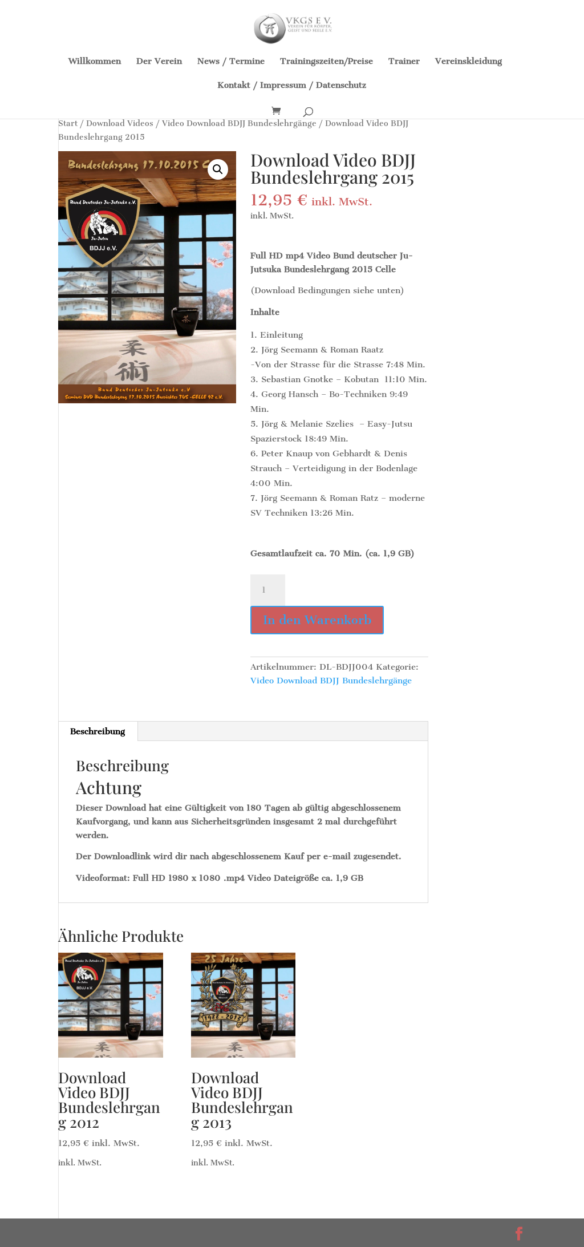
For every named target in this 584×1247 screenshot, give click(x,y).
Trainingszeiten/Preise (326, 61)
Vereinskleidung (468, 61)
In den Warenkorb (317, 620)
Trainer (404, 61)
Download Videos (119, 123)
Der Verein (159, 61)
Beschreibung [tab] (97, 731)
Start (68, 123)
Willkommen (94, 61)
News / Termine (231, 61)
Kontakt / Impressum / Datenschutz (291, 85)
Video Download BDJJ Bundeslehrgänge (239, 123)
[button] (218, 169)
